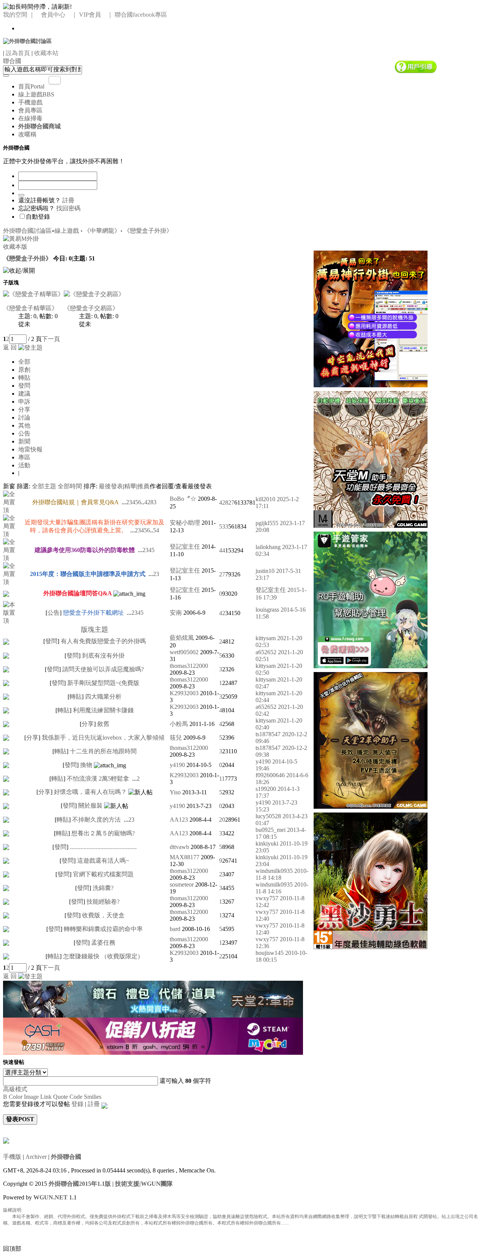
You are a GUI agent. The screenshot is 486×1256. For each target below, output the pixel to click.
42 (222, 613)
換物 (86, 765)
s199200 (266, 789)
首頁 (31, 86)
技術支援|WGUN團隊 (144, 1183)
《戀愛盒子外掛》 (148, 230)
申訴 (24, 401)
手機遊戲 (30, 102)
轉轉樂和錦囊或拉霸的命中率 (103, 929)
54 (156, 530)
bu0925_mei (271, 830)
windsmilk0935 (274, 871)
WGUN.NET (50, 1197)
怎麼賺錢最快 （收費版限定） (103, 956)
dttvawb (179, 847)
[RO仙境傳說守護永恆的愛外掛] (371, 599)
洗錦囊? (103, 888)
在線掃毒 (30, 118)
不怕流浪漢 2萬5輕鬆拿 (98, 778)
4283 (150, 502)
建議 (24, 393)
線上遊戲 (36, 94)
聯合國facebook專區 (141, 14)
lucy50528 (268, 816)
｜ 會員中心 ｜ (53, 14)
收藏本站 (46, 53)
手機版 (12, 1156)
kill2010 (265, 499)
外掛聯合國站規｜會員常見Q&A (75, 502)
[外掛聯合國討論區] (27, 41)
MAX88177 (184, 857)
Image (31, 1096)
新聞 (24, 441)
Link (46, 1096)
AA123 (179, 819)
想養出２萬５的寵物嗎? (103, 833)
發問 (24, 385)
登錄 (77, 1104)
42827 (226, 502)
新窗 (9, 486)
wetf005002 (184, 652)
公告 (24, 433)
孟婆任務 (103, 942)
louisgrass (267, 609)
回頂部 (12, 1248)
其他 (24, 425)
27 (222, 574)
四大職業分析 (103, 696)
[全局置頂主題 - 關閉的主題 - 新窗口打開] (6, 593)
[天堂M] (371, 458)
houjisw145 (270, 953)
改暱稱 (27, 134)
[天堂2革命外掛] (371, 739)
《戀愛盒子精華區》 (30, 308)
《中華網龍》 (102, 230)
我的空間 (15, 14)
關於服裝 (90, 805)
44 (222, 550)
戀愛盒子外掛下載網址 (93, 612)
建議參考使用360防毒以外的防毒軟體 (85, 550)
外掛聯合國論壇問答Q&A (77, 593)
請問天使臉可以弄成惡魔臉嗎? (103, 669)
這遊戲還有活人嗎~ (103, 860)
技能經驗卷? (103, 901)
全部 (24, 361)
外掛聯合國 (66, 1156)
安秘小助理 (185, 522)
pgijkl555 (267, 523)
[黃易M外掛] (371, 318)
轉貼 (24, 377)
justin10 (265, 571)
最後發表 (111, 486)
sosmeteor (182, 884)
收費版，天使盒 (103, 915)
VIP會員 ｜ (96, 14)
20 (222, 819)
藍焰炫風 (182, 637)
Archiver (36, 1156)
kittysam (266, 638)
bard (175, 929)
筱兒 (176, 737)
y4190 (177, 765)
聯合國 (12, 61)
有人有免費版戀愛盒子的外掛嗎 (103, 641)
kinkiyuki (267, 843)
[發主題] (30, 347)
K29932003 (184, 693)
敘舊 (103, 724)
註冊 (68, 200)
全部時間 (70, 486)
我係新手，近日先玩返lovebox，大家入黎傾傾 (103, 737)
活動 (24, 465)
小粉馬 (179, 724)
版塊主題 (94, 629)
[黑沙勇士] (371, 880)
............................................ (103, 847)
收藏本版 (15, 246)
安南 (176, 612)
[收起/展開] (19, 271)
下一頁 (51, 339)
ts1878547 (268, 734)
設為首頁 (18, 53)
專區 (24, 457)
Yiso (175, 792)
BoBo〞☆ (183, 498)
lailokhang (268, 547)
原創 (24, 369)
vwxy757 (267, 898)
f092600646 (270, 775)
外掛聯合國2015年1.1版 (80, 1183)
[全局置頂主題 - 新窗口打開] (11, 502)
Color (15, 1096)
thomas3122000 (189, 666)
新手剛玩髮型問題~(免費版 (103, 683)
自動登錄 (38, 216)
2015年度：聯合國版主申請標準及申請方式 (87, 574)
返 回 (10, 347)
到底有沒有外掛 (103, 655)
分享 (24, 409)
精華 (130, 486)
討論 (24, 417)
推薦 (143, 486)
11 (222, 778)
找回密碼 (68, 208)
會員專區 (30, 110)
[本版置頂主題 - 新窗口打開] (11, 612)
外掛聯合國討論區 (27, 230)
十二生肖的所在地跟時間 (103, 751)
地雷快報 (30, 449)
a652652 (266, 652)
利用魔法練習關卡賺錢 (103, 710)
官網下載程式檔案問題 (103, 874)
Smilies (92, 1096)
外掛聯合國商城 (39, 126)
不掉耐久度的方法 (96, 819)
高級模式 (15, 1089)
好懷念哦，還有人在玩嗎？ (90, 792)
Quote (60, 1096)
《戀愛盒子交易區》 (91, 308)
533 (223, 526)
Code (75, 1096)
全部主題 (44, 486)
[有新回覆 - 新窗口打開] (6, 640)
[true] (6, 75)
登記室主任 (185, 546)
